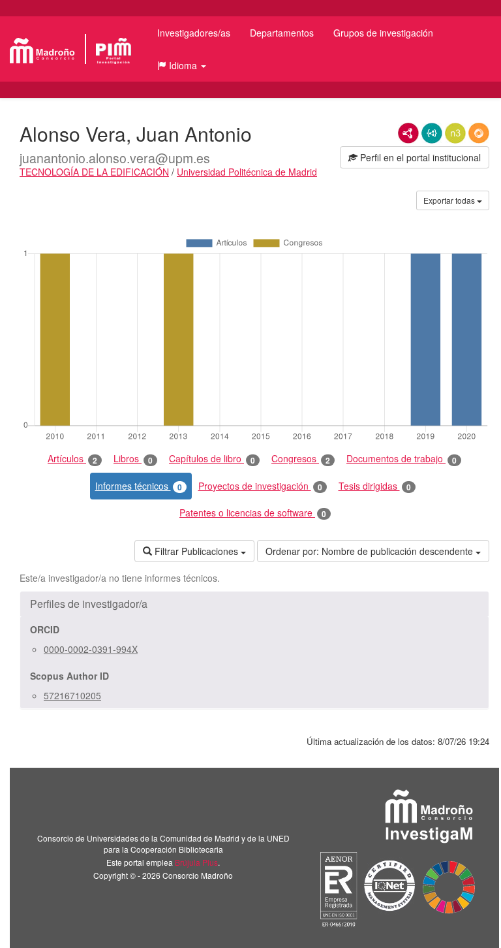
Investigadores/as (193, 32)
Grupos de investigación (383, 32)
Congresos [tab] (300, 459)
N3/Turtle (455, 133)
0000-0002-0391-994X (91, 649)
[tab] (254, 604)
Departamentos (282, 32)
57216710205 (72, 695)
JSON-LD (431, 133)
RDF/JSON (478, 133)
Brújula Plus (196, 862)
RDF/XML (408, 133)
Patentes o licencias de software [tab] (252, 513)
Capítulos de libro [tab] (212, 459)
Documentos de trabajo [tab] (401, 459)
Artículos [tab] (72, 459)
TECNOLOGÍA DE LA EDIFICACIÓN (94, 171)
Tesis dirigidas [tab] (375, 486)
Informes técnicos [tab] (138, 486)
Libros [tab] (133, 459)
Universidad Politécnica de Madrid (247, 171)
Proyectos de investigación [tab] (260, 486)
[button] (181, 65)
